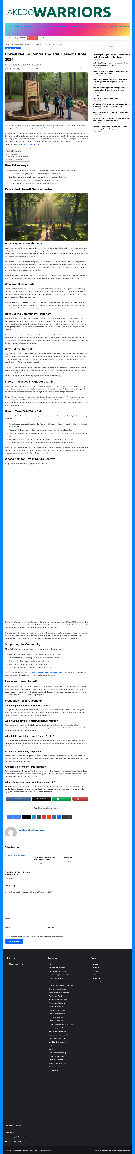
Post (50, 1045)
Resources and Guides (57, 1056)
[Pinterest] (44, 817)
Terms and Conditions (99, 982)
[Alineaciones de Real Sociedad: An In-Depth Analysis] (18, 862)
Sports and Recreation (56, 1060)
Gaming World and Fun (57, 1014)
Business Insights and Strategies (60, 975)
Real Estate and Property (57, 1053)
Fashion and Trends (41, 26)
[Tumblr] (39, 817)
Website (51, 927)
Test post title (68, 857)
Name (7, 918)
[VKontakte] (54, 817)
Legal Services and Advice (58, 1042)
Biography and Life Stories (58, 971)
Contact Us (96, 968)
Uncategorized (17, 44)
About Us (95, 964)
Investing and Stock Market (119, 26)
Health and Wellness (59, 26)
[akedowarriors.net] (58, 12)
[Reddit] (49, 817)
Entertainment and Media (23, 26)
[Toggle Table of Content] (26, 151)
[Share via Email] (64, 817)
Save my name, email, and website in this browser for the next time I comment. (35, 936)
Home (8, 26)
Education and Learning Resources (61, 985)
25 (50, 964)
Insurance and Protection (57, 1031)
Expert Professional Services (59, 992)
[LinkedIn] (34, 817)
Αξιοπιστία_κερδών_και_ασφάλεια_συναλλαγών (111, 112)
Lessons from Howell (15, 159)
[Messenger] (59, 817)
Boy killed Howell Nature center (18, 157)
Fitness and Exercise (77, 26)
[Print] (69, 817)
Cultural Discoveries (56, 978)
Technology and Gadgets (57, 1063)
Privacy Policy (97, 978)
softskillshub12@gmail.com (17, 69)
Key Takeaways (13, 154)
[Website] (20, 836)
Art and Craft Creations (57, 968)
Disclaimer (95, 971)
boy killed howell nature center (47, 808)
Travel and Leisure (55, 1067)
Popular (111, 47)
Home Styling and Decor (57, 1028)
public (51, 1049)
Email (7, 927)
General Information (56, 1017)
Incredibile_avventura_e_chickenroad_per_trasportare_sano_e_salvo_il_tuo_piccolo (67, 38)
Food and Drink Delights (57, 1010)
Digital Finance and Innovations (59, 982)
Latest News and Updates (97, 26)
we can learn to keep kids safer (30, 144)
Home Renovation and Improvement (61, 1024)
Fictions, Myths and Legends (59, 999)
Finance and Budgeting (57, 1003)
